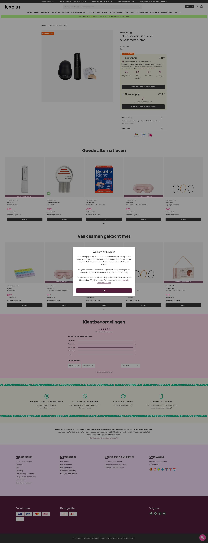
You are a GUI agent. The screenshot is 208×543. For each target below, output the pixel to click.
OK (104, 290)
